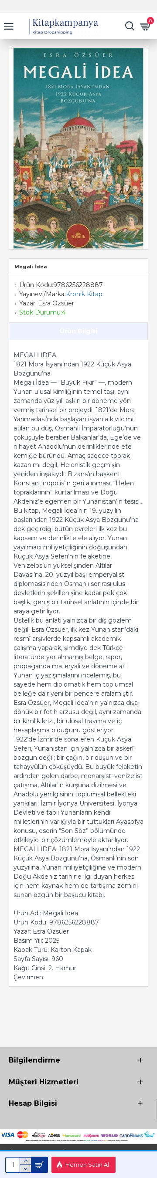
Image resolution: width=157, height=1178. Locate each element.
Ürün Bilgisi (78, 331)
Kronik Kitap (84, 294)
